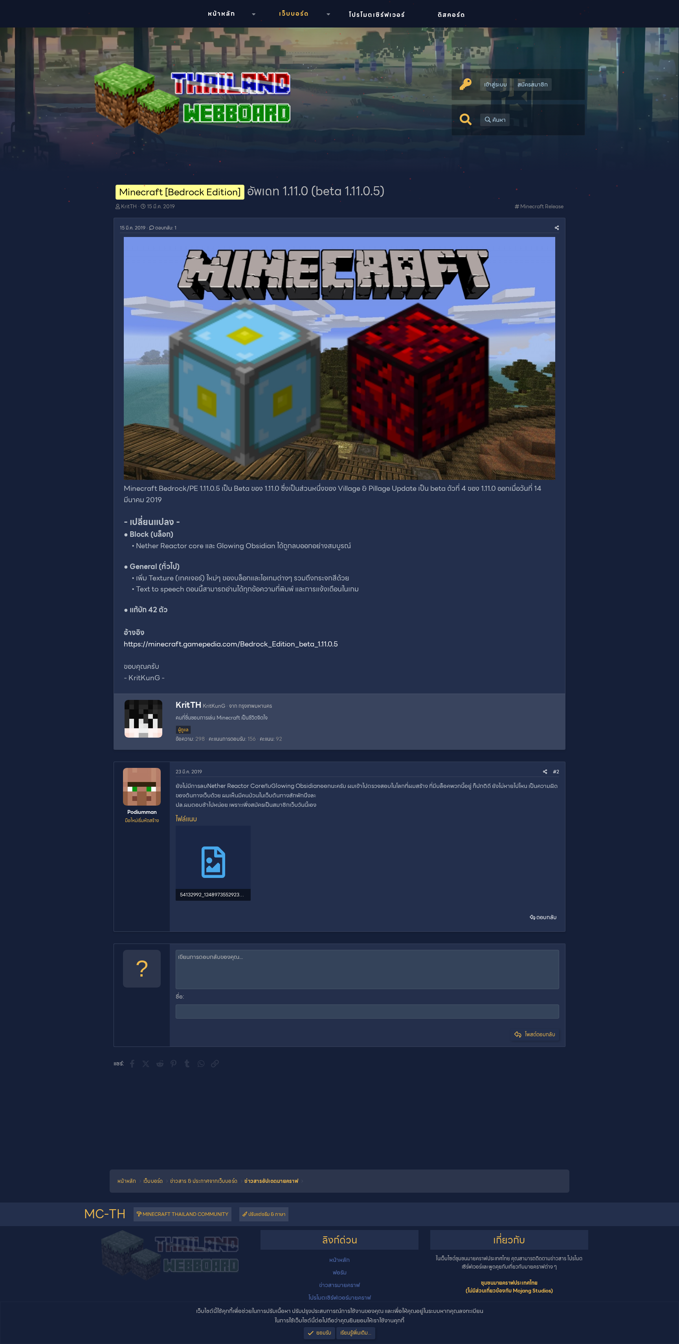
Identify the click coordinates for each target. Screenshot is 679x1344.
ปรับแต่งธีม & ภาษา (266, 1214)
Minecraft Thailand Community (184, 1214)
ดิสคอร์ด (451, 15)
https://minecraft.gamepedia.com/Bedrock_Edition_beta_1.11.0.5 (231, 644)
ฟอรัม (340, 1272)
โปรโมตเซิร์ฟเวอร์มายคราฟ (339, 1297)
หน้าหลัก (221, 13)
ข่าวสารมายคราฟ (339, 1285)
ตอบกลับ (546, 917)
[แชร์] (557, 228)
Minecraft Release (541, 206)
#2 (556, 771)
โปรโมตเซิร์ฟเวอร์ (377, 15)
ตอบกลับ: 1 (165, 227)
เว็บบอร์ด (294, 13)
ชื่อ (179, 996)
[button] (253, 14)
